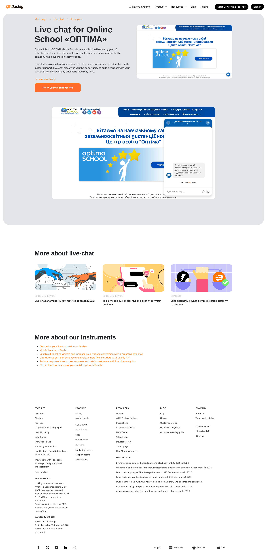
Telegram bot (41, 472)
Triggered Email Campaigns (48, 427)
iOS (223, 547)
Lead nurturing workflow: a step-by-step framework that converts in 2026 (153, 477)
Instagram (44, 466)
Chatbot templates (125, 427)
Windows (178, 547)
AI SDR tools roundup (45, 521)
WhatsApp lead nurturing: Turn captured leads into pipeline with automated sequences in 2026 (164, 467)
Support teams (82, 454)
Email (59, 463)
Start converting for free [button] (231, 6)
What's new (122, 437)
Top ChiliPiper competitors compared (48, 499)
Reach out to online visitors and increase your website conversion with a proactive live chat (91, 354)
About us (199, 413)
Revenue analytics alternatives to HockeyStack (51, 509)
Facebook (56, 459)
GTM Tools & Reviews (127, 418)
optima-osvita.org (45, 79)
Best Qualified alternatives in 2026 (52, 493)
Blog (193, 6)
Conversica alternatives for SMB (50, 504)
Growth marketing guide (172, 432)
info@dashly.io (202, 431)
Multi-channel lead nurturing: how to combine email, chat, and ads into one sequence (159, 481)
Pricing (204, 6)
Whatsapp (40, 463)
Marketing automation (45, 446)
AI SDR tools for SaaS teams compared (48, 530)
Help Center (122, 432)
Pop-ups (39, 422)
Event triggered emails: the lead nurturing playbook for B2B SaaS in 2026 (152, 462)
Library (163, 418)
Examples (76, 19)
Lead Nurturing (42, 432)
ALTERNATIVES (42, 478)
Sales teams (81, 459)
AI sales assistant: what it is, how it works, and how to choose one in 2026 (153, 491)
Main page (40, 19)
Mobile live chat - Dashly (54, 350)
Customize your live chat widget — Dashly (63, 346)
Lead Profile (40, 437)
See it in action (82, 418)
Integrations (122, 422)
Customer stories (168, 422)
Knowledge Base (43, 441)
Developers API (123, 441)
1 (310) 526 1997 (203, 426)
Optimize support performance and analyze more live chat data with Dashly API (84, 357)
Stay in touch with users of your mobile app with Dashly (71, 365)
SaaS (77, 434)
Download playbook (170, 427)
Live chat (59, 19)
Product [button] (159, 6)
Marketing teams (83, 450)
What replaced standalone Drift (50, 486)
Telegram (50, 463)
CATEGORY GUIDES (45, 517)
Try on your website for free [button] (57, 87)
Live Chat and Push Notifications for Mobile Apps (51, 453)
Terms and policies (204, 418)
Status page (122, 446)
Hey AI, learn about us (127, 451)
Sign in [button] (257, 6)
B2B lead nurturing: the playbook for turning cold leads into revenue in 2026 (154, 486)
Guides (119, 413)
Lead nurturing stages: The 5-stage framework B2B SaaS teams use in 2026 (154, 472)
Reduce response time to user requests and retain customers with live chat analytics (88, 361)
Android (201, 547)
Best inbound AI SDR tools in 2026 (52, 525)
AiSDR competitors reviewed (49, 490)
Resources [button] (177, 6)
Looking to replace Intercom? (49, 483)
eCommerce (81, 439)
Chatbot (39, 418)
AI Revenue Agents (139, 6)
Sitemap (199, 436)
